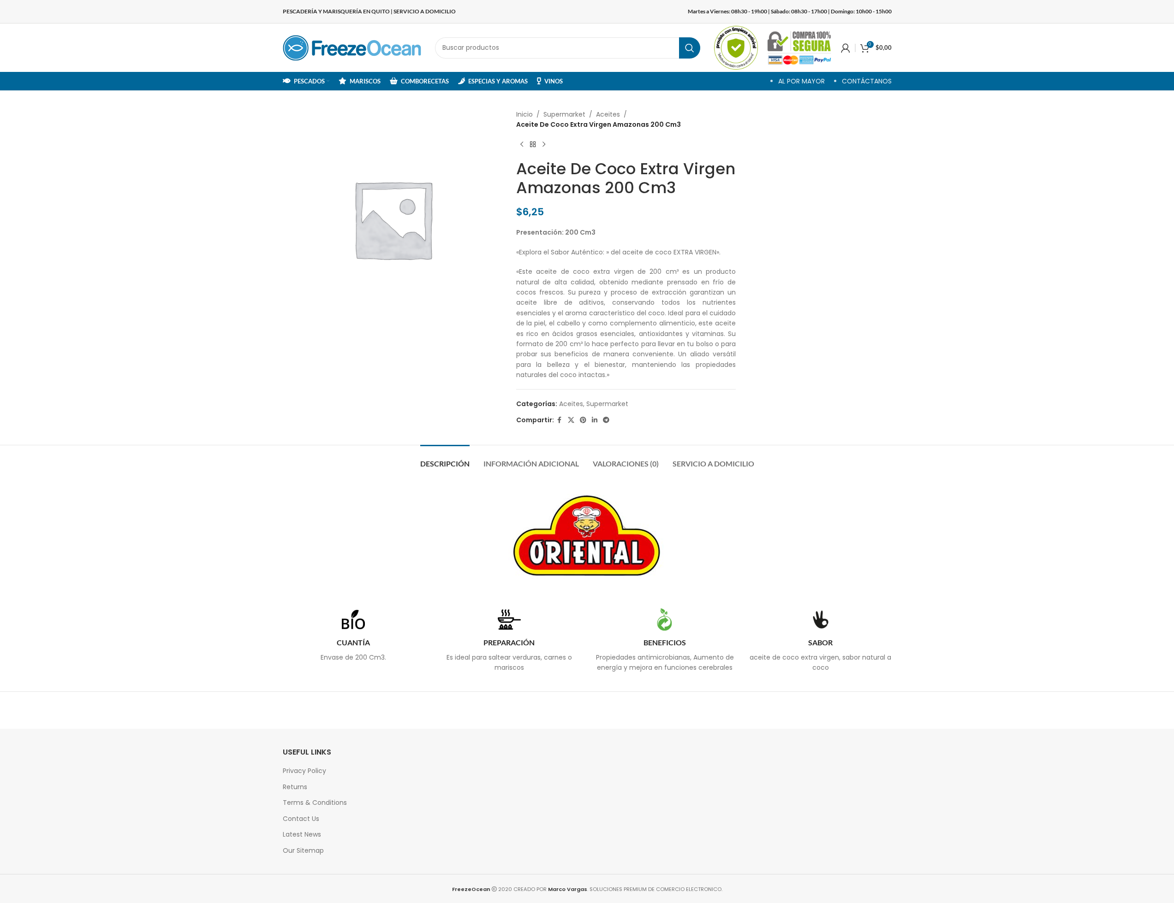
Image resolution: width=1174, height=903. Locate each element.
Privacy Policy (304, 770)
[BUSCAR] (689, 48)
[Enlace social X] (571, 420)
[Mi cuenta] (845, 48)
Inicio (524, 114)
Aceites (608, 114)
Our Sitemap (303, 850)
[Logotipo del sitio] (352, 47)
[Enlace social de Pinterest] (583, 420)
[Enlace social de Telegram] (606, 420)
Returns (295, 786)
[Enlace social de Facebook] (559, 420)
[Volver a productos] (532, 144)
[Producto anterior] (521, 144)
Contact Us (301, 818)
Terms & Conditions (315, 802)
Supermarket (564, 114)
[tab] (445, 459)
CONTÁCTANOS (867, 81)
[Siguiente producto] (543, 144)
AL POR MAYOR (801, 81)
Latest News (302, 834)
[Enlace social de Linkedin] (594, 420)
